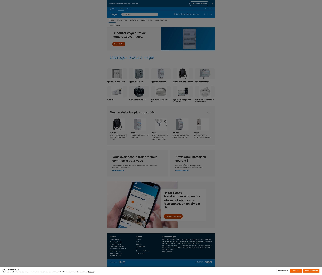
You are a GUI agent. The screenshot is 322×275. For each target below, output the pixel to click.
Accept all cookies (311, 270)
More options (283, 270)
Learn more (91, 271)
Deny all (296, 270)
